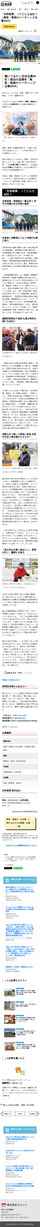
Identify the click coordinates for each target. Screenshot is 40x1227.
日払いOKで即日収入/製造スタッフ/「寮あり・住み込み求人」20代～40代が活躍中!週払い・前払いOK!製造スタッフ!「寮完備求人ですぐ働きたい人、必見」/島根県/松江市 (20, 951)
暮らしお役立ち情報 (11, 1105)
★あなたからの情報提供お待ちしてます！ (22, 845)
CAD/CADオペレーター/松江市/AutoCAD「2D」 (20, 1151)
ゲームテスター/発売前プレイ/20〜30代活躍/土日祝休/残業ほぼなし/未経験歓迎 (20, 909)
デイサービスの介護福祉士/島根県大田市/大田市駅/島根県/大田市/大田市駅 (20, 1185)
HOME (6, 854)
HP (8, 805)
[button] (20, 822)
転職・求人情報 (27, 1105)
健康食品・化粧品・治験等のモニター (20, 967)
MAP (28, 803)
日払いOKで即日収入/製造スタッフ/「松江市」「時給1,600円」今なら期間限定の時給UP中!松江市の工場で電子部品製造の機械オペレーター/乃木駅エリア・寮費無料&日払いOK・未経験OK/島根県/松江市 (20, 930)
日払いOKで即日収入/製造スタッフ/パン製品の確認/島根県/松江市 (20, 1138)
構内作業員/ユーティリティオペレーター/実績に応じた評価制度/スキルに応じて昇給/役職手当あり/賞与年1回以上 (20, 890)
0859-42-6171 (20, 718)
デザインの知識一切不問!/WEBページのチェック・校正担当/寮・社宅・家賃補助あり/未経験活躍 (20, 1168)
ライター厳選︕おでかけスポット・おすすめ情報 (20, 857)
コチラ (15, 727)
